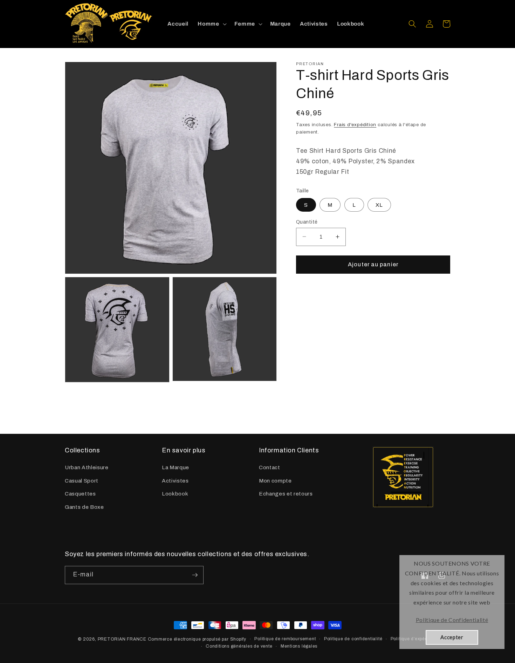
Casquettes (80, 494)
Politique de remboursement (285, 638)
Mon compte (275, 481)
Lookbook (175, 494)
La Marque (175, 467)
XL (379, 204)
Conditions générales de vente (239, 646)
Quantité (307, 221)
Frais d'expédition (355, 124)
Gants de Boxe (84, 507)
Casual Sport (81, 481)
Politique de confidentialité (353, 638)
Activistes (175, 481)
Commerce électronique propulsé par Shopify (197, 639)
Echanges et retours (286, 494)
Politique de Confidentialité (452, 619)
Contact (269, 467)
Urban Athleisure (87, 467)
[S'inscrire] (194, 575)
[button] (211, 24)
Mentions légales (299, 646)
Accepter (451, 637)
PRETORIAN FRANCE (122, 639)
